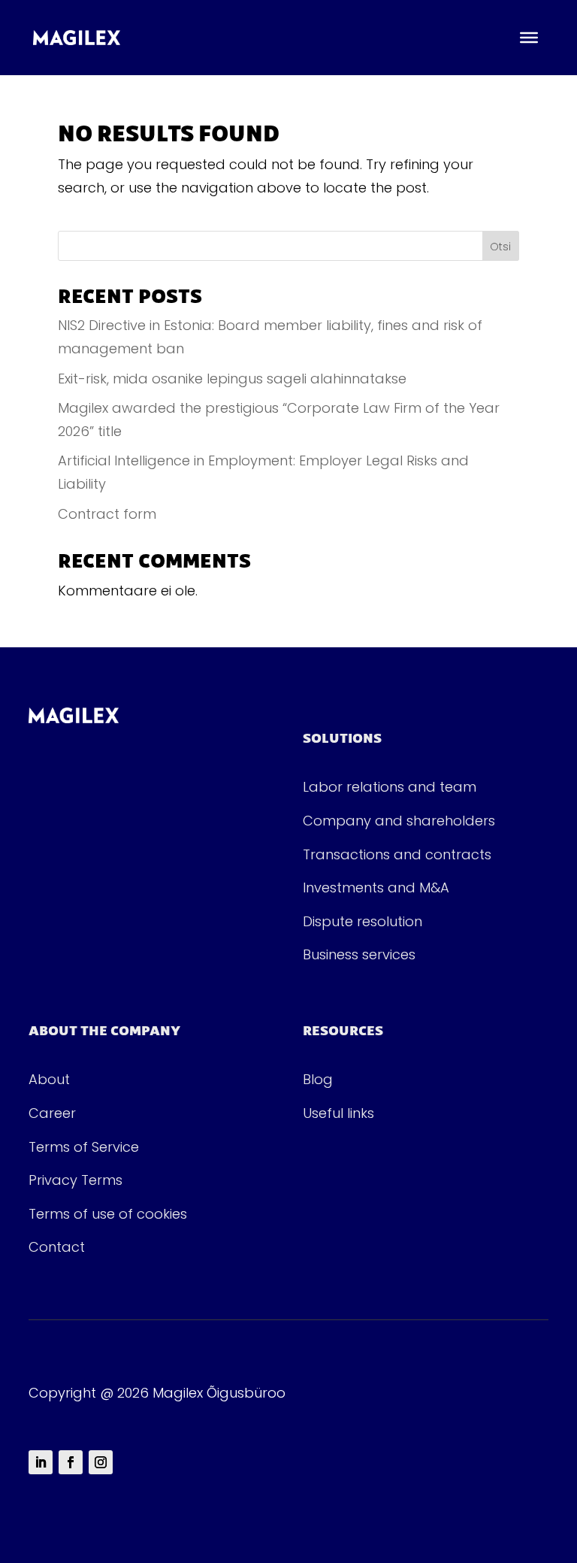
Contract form (107, 513)
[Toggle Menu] (529, 37)
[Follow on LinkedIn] (41, 1462)
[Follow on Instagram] (101, 1462)
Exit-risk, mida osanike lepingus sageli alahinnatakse (232, 378)
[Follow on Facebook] (71, 1462)
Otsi (500, 246)
